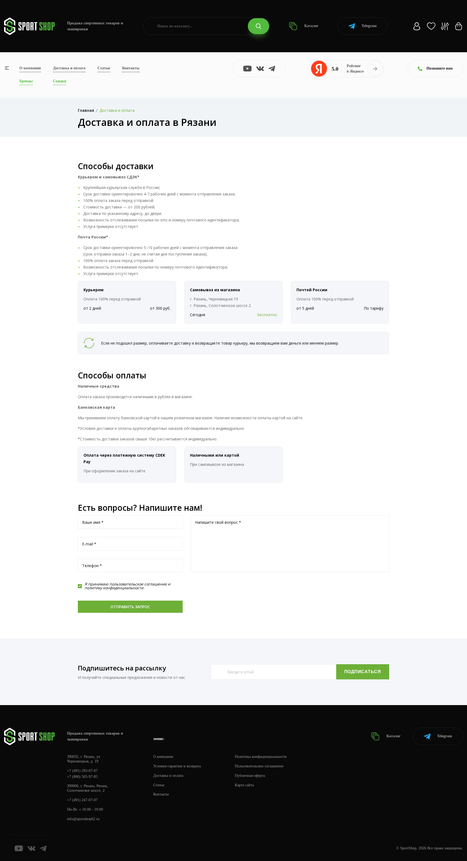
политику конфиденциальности (114, 587)
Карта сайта (244, 785)
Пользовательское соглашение (259, 766)
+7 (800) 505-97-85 (82, 777)
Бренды (26, 81)
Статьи (104, 68)
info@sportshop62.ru (83, 819)
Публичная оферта (250, 776)
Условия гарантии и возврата (177, 766)
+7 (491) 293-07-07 (82, 771)
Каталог (310, 26)
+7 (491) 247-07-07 (82, 800)
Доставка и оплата (69, 68)
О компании (30, 68)
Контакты (130, 68)
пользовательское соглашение (138, 584)
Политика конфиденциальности (261, 757)
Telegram (369, 26)
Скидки (59, 81)
